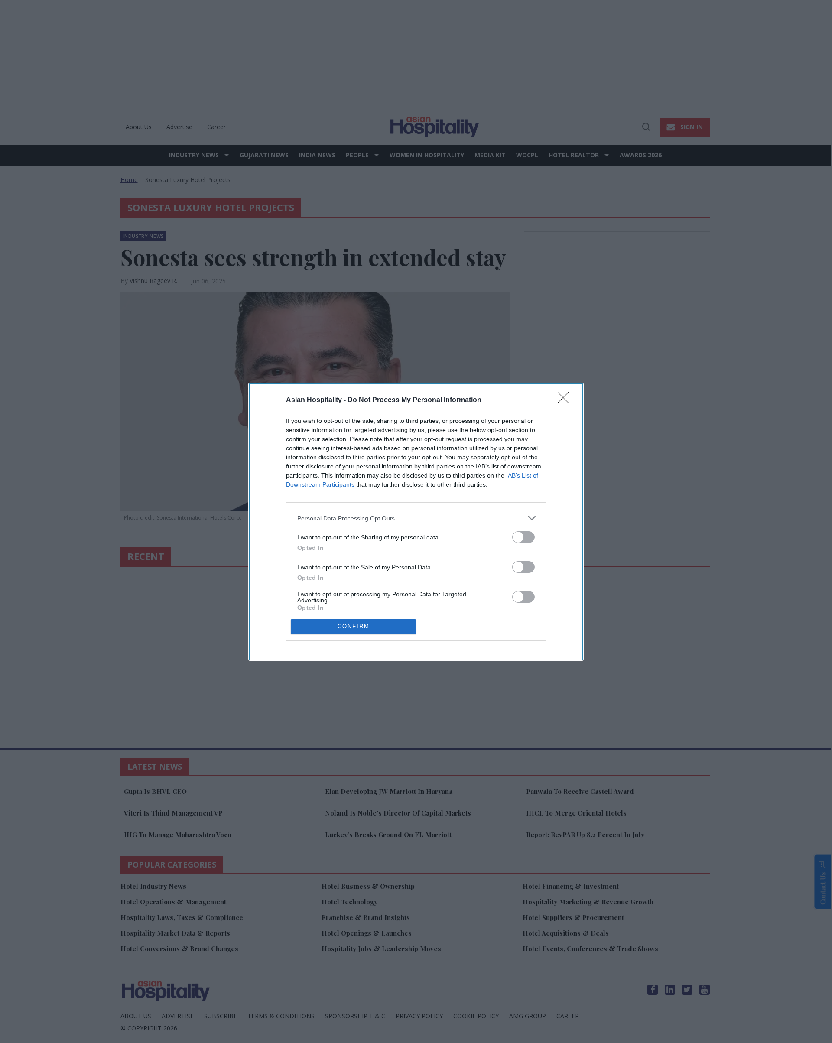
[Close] (566, 400)
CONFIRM (354, 626)
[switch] (523, 537)
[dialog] (416, 521)
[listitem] (416, 518)
